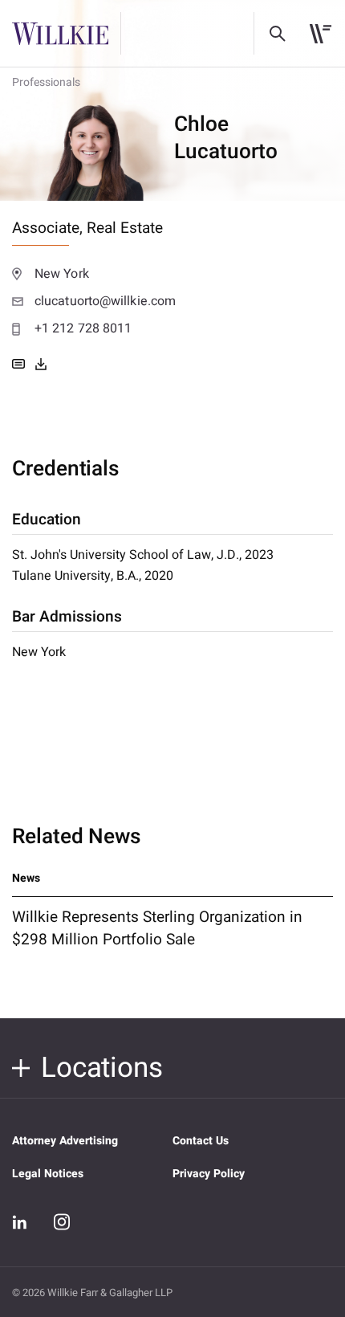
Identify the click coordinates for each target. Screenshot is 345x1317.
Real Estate (125, 228)
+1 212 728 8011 (83, 328)
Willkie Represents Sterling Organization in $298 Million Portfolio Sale (157, 928)
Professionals (46, 82)
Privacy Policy (208, 1173)
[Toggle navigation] (320, 33)
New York (61, 273)
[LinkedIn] (20, 1222)
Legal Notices (47, 1173)
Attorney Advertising (65, 1140)
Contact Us (200, 1140)
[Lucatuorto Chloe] (41, 363)
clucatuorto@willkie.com (105, 301)
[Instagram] (62, 1221)
